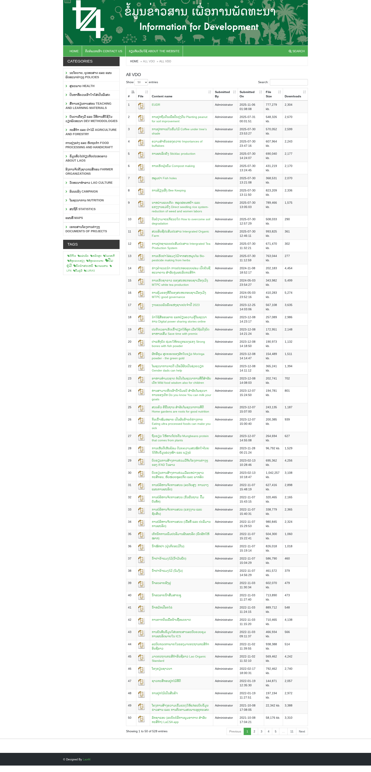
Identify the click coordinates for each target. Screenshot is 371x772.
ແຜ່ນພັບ (84, 255)
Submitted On (247, 94)
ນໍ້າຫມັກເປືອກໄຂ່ (162, 607)
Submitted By (222, 94)
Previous (235, 731)
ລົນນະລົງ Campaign (83, 191)
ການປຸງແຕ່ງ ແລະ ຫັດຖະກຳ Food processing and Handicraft (89, 145)
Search (298, 51)
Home (74, 51)
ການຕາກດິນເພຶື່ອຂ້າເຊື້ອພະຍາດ (171, 619)
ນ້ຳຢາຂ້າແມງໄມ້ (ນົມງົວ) (167, 570)
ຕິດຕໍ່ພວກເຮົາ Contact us (103, 51)
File (140, 96)
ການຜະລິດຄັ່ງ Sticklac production (173, 153)
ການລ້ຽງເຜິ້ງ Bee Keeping (169, 190)
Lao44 (86, 759)
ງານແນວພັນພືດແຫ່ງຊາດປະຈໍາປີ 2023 (176, 305)
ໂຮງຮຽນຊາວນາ (162, 668)
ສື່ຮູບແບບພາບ (95, 260)
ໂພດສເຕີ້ (110, 255)
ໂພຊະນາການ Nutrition (86, 200)
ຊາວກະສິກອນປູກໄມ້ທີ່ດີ (166, 681)
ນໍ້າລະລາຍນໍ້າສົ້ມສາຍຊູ (166, 595)
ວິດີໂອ (73, 255)
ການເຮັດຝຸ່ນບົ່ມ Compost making (173, 166)
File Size (269, 94)
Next (302, 731)
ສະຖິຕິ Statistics (82, 209)
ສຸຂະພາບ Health (81, 86)
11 (291, 731)
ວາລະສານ (102, 266)
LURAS (90, 270)
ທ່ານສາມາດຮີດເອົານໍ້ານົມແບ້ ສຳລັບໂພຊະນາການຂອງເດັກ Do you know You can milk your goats (181, 395)
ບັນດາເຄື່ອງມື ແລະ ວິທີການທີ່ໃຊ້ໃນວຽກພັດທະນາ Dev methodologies (91, 119)
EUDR (156, 104)
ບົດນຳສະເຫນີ (84, 266)
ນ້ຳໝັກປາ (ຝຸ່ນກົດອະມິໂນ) (168, 546)
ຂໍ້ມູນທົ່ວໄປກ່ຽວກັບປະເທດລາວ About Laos (86, 158)
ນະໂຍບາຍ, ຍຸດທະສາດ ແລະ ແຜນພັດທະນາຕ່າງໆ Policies (88, 75)
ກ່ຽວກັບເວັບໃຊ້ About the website (154, 51)
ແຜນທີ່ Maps (74, 218)
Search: (263, 82)
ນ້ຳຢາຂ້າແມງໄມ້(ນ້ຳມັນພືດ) (169, 558)
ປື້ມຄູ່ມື (78, 270)
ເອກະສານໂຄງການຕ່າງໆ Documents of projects (86, 229)
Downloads (293, 96)
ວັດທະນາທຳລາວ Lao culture (91, 182)
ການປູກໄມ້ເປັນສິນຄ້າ (165, 693)
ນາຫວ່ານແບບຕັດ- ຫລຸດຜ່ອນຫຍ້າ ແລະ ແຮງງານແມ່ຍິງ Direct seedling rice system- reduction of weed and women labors (180, 207)
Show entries (142, 82)
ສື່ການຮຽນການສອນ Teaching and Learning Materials (88, 106)
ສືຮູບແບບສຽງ (77, 260)
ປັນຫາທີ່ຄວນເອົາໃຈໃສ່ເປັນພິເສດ (89, 94)
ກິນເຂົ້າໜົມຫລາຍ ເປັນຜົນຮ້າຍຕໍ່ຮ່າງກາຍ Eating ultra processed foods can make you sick (181, 424)
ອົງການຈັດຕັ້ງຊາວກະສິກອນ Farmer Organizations (89, 171)
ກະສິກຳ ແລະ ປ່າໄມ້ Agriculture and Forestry (91, 132)
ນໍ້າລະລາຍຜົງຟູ (161, 583)
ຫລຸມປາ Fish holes (164, 178)
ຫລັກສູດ (97, 255)
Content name (162, 96)
